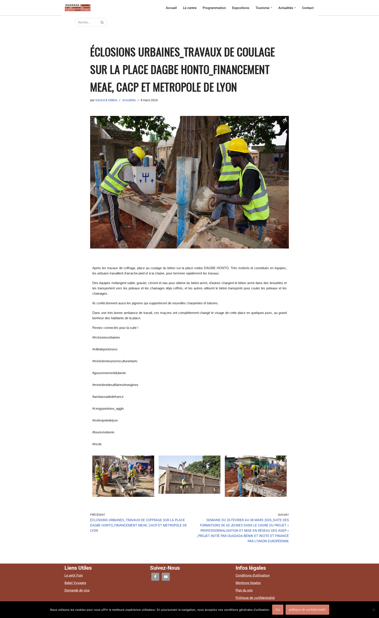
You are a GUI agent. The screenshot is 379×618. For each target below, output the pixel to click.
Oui (277, 610)
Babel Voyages (75, 583)
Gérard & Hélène (106, 100)
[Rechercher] (102, 22)
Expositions (240, 8)
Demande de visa (76, 590)
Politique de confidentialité (255, 598)
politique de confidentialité (307, 610)
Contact (308, 8)
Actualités (129, 100)
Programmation (214, 8)
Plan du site (244, 590)
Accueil (171, 8)
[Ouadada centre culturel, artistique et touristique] (77, 7)
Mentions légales (248, 583)
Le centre (190, 8)
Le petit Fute (73, 575)
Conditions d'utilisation (253, 575)
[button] (271, 8)
